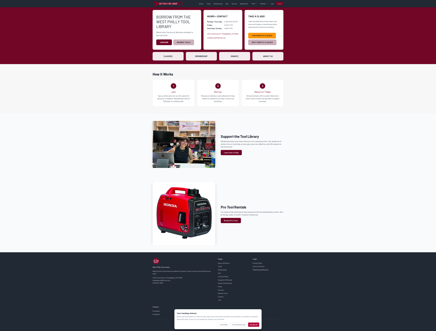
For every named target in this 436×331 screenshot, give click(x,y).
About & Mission (223, 263)
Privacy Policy (257, 263)
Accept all (253, 325)
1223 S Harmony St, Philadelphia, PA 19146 (222, 34)
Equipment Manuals (225, 280)
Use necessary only (238, 325)
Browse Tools (183, 42)
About (201, 4)
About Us (268, 56)
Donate (234, 4)
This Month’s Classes (262, 35)
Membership (218, 4)
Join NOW (164, 42)
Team (209, 4)
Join (272, 4)
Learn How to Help (231, 153)
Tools (253, 4)
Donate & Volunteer (225, 283)
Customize (224, 325)
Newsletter (244, 4)
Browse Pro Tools (231, 220)
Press (220, 287)
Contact (221, 290)
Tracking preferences (260, 270)
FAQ (227, 4)
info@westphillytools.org (216, 38)
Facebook (156, 314)
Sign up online (163, 96)
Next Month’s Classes (262, 42)
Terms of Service (258, 266)
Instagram (156, 311)
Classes (263, 4)
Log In (279, 4)
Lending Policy (223, 276)
